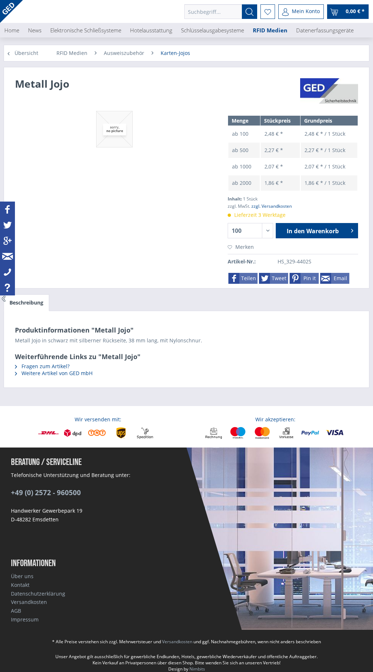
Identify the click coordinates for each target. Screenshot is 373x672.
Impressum (25, 619)
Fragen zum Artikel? (45, 366)
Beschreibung (26, 302)
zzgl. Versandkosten (271, 206)
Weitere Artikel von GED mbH (56, 373)
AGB (16, 610)
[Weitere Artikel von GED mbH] (329, 91)
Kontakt (20, 584)
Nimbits (197, 669)
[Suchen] (249, 11)
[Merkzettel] (267, 11)
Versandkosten (29, 602)
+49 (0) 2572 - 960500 (46, 492)
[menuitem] (220, 11)
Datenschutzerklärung (38, 593)
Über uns (22, 576)
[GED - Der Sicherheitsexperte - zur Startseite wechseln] (11, 11)
